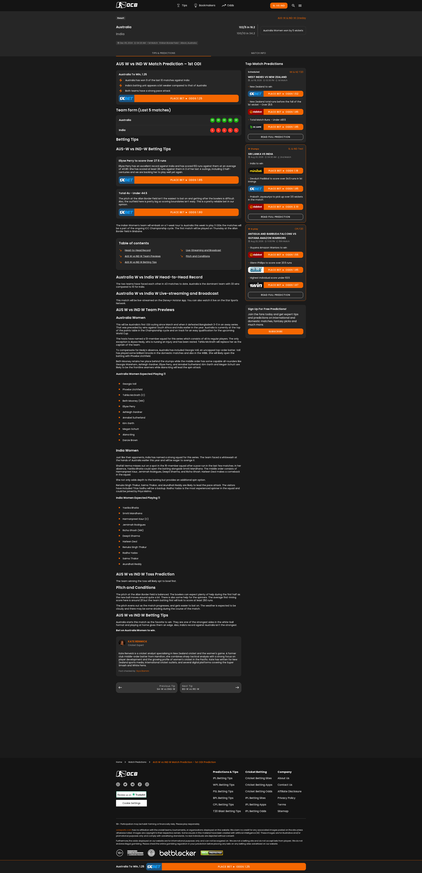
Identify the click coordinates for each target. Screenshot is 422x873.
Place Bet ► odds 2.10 (283, 206)
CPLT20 (299, 228)
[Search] (293, 5)
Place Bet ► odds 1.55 (283, 254)
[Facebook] (140, 784)
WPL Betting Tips (223, 785)
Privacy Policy (286, 798)
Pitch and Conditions (198, 256)
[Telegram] (133, 784)
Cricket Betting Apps (258, 785)
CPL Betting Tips (223, 804)
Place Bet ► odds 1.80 (186, 212)
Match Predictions (137, 762)
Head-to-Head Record (138, 250)
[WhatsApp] (118, 784)
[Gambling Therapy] (135, 853)
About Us (283, 778)
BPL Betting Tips (223, 798)
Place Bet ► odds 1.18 (283, 170)
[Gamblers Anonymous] (151, 853)
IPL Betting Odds (255, 811)
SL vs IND (279, 5)
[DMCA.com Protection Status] (212, 853)
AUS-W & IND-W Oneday (292, 18)
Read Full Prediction (275, 137)
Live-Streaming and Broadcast (203, 250)
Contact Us (285, 785)
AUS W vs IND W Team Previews (143, 256)
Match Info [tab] (258, 53)
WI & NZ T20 (296, 72)
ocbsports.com (124, 830)
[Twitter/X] (125, 784)
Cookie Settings (131, 803)
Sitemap (283, 811)
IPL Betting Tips (222, 778)
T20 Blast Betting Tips (227, 811)
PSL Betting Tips (223, 791)
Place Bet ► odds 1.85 (186, 180)
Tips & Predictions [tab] (163, 53)
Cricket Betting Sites (258, 778)
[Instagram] (147, 784)
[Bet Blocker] (178, 853)
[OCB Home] (126, 5)
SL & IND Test (295, 148)
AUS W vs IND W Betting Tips (141, 262)
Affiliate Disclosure (289, 791)
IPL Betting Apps (255, 804)
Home (119, 762)
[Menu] (300, 5)
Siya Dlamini (142, 671)
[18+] (119, 853)
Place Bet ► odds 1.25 (186, 98)
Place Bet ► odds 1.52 (283, 93)
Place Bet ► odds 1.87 (283, 285)
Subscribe (276, 331)
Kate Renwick (137, 641)
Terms (282, 804)
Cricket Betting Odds (258, 791)
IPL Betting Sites (255, 798)
